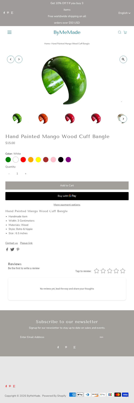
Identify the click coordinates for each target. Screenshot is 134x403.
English (123, 13)
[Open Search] (119, 32)
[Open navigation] (20, 32)
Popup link (26, 243)
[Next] (18, 59)
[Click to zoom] (123, 59)
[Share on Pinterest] (18, 250)
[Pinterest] (8, 13)
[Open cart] (125, 32)
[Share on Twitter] (12, 250)
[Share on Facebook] (7, 250)
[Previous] (10, 59)
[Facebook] (4, 13)
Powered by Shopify (54, 396)
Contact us (11, 243)
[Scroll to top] (127, 396)
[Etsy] (12, 13)
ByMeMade (66, 32)
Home (47, 43)
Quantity (10, 167)
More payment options (67, 205)
